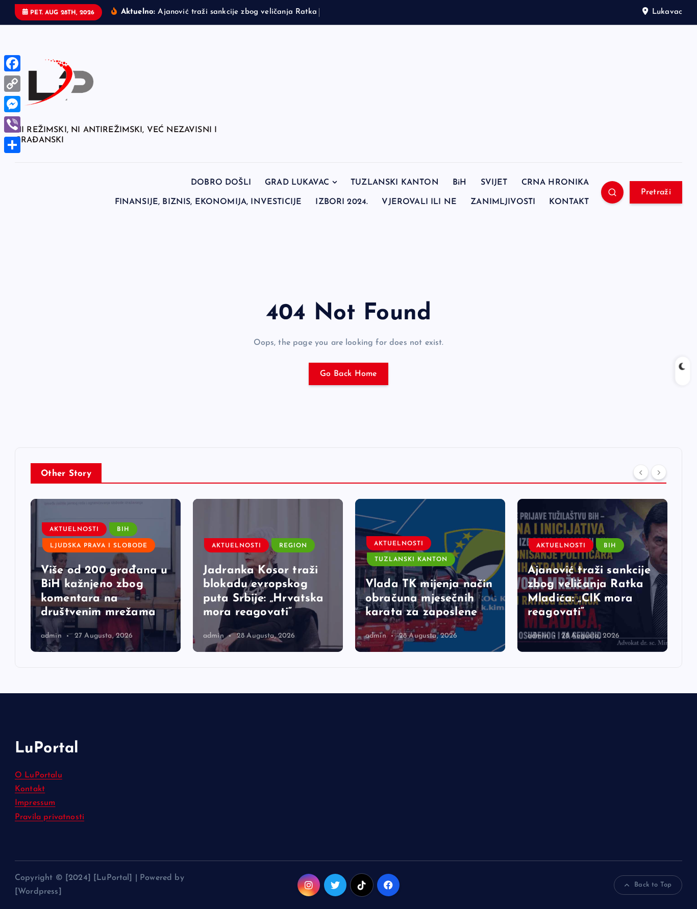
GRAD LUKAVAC (297, 183)
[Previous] (641, 472)
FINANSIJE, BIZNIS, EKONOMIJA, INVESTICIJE (208, 202)
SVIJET (494, 183)
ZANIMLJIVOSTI (502, 202)
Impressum (35, 803)
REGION (293, 546)
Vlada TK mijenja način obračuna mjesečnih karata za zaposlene (429, 598)
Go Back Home (348, 374)
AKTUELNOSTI (74, 529)
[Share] (12, 145)
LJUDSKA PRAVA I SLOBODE (98, 546)
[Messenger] (12, 104)
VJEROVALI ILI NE (419, 202)
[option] (106, 575)
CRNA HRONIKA (555, 183)
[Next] (658, 472)
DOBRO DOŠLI (221, 183)
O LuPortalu (38, 775)
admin (51, 636)
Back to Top (652, 884)
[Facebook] (12, 63)
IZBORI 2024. (341, 202)
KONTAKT (569, 202)
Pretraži (656, 192)
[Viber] (12, 124)
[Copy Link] (12, 83)
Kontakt (30, 789)
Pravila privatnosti (49, 817)
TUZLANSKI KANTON (395, 183)
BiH (459, 183)
